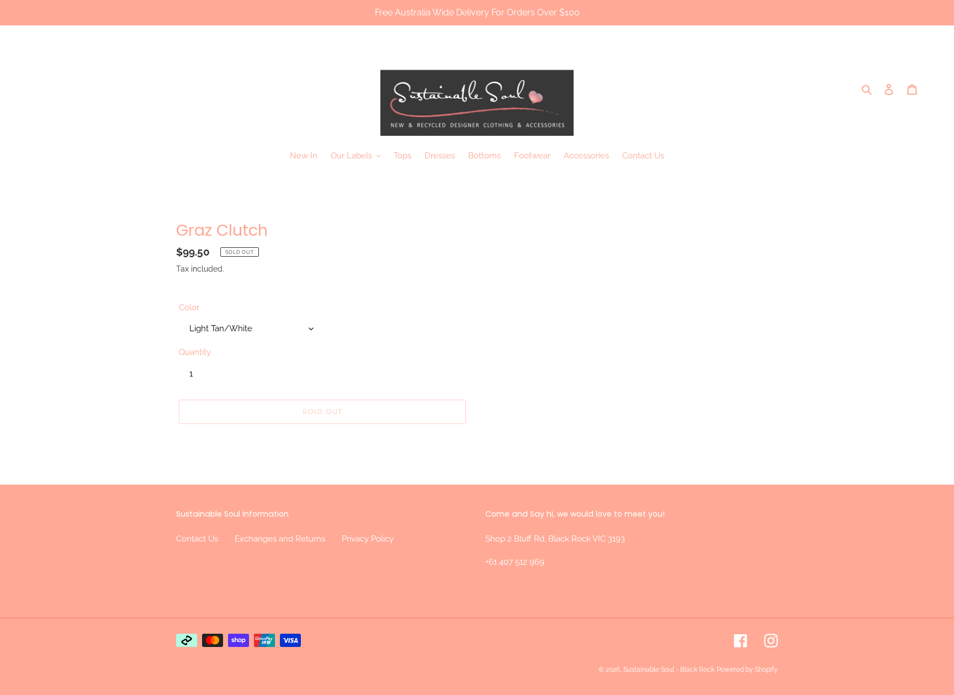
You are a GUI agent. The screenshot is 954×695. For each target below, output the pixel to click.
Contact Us (197, 539)
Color (189, 307)
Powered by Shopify (747, 669)
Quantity (195, 352)
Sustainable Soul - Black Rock (668, 669)
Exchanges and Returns (280, 539)
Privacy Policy (368, 539)
